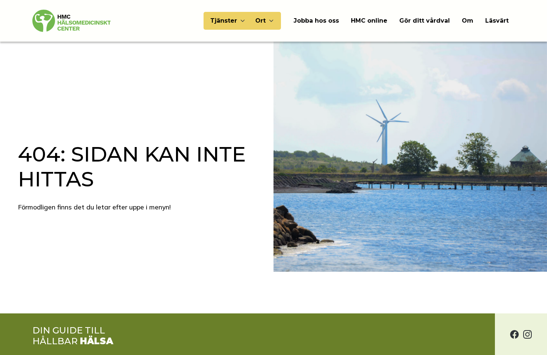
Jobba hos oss (316, 20)
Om (467, 20)
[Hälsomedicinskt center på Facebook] (514, 334)
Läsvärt (497, 20)
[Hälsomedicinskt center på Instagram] (527, 334)
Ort (260, 20)
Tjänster (223, 20)
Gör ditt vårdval (424, 20)
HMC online (369, 20)
